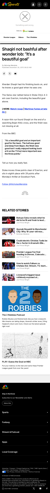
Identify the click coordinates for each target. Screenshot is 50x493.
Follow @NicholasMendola (14, 184)
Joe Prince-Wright (22, 223)
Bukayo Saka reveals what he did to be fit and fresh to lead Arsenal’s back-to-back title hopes (30, 219)
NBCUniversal (15, 476)
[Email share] (15, 74)
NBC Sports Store (41, 468)
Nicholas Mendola (10, 65)
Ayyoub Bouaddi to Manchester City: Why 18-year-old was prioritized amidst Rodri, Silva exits (31, 230)
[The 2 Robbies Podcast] (25, 299)
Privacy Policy (24, 470)
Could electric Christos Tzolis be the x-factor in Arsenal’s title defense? (31, 241)
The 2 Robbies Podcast (13, 315)
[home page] (11, 4)
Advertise (5, 468)
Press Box (5, 470)
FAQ (32, 468)
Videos (20, 37)
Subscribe (7, 403)
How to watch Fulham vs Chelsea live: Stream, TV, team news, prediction (31, 264)
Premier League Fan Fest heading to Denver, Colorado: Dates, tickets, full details (30, 253)
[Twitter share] (10, 74)
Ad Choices (14, 470)
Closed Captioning (23, 468)
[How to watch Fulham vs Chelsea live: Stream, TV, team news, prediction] (8, 265)
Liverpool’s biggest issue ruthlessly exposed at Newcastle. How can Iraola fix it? (32, 276)
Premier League (9, 37)
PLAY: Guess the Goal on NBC (16, 362)
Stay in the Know (8, 394)
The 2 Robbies (32, 37)
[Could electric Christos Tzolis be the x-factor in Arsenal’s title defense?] (8, 243)
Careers (12, 468)
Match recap (16, 109)
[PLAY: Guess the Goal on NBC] (25, 345)
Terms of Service (34, 472)
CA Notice (24, 472)
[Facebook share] (4, 74)
